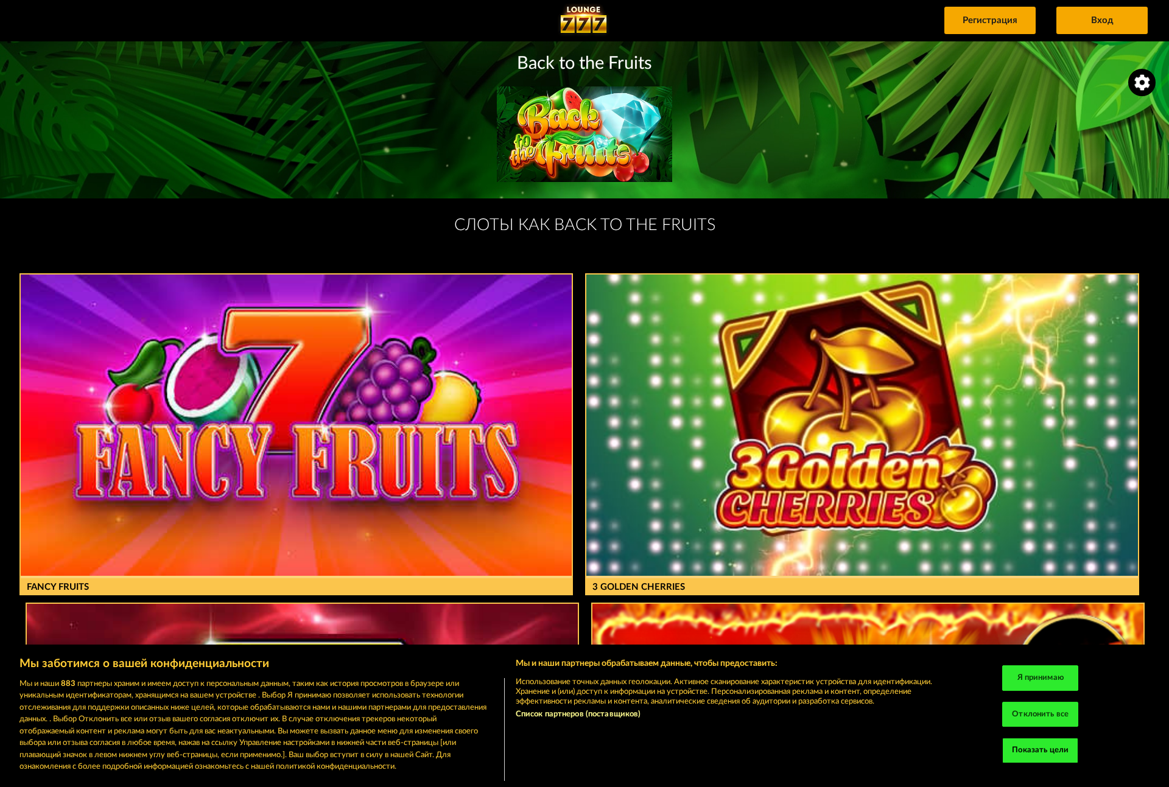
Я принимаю (1040, 678)
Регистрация (990, 20)
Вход (1102, 20)
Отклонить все (1040, 714)
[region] (584, 716)
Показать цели (1040, 750)
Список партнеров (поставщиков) (578, 714)
